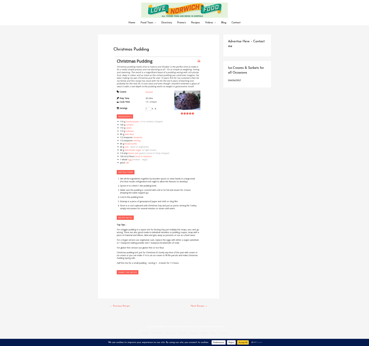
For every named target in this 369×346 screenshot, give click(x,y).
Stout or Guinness (145, 156)
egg (129, 159)
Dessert (149, 92)
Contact (236, 22)
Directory (166, 22)
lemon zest (133, 153)
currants (129, 124)
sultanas (130, 131)
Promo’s (181, 22)
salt (127, 162)
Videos (209, 22)
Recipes (195, 22)
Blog (223, 22)
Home (131, 22)
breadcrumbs (131, 143)
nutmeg (137, 140)
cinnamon (137, 137)
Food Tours (147, 22)
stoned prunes (133, 121)
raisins (129, 127)
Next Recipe (199, 306)
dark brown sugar (133, 150)
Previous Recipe (120, 306)
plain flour (129, 134)
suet (127, 146)
